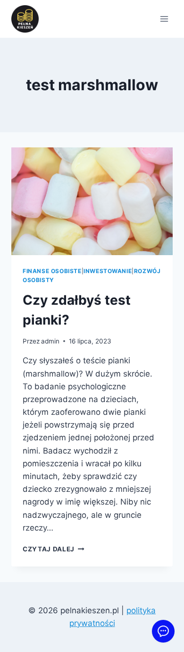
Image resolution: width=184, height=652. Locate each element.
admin (50, 341)
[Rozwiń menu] (164, 18)
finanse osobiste (52, 271)
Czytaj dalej (53, 549)
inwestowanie (108, 271)
